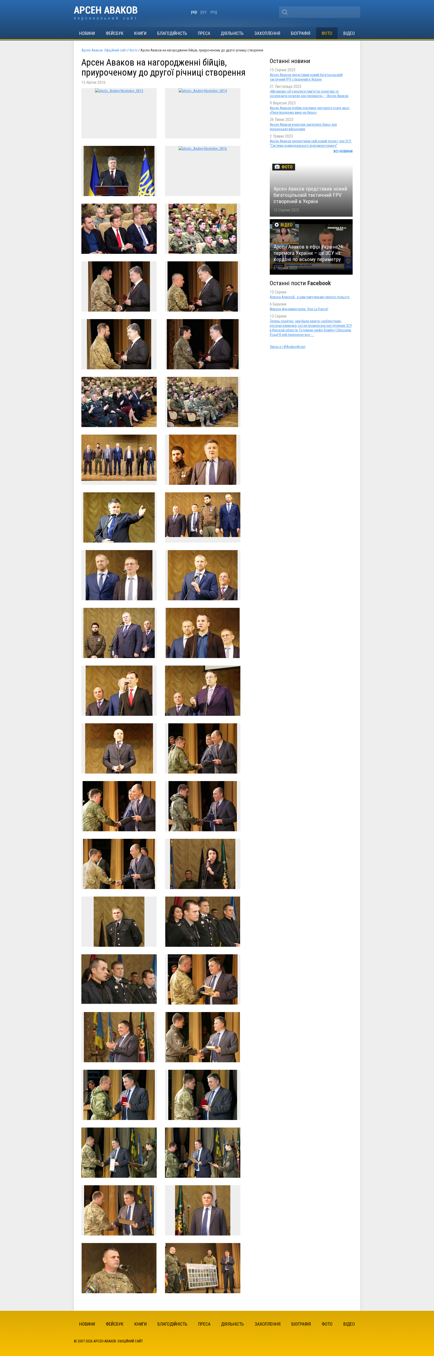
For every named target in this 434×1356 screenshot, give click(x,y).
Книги (140, 33)
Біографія (300, 33)
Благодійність (172, 33)
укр (194, 11)
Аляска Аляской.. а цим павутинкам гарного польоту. (310, 297)
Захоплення (267, 33)
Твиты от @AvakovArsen (287, 347)
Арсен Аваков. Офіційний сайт (105, 13)
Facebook (319, 283)
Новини (87, 33)
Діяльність (232, 33)
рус (203, 11)
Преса (204, 33)
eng (213, 11)
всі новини (343, 151)
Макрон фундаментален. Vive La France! (299, 309)
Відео (349, 33)
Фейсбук (115, 33)
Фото (326, 33)
